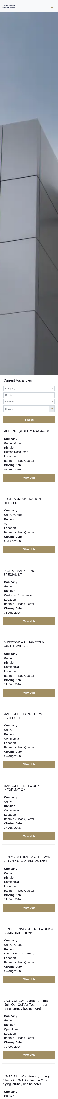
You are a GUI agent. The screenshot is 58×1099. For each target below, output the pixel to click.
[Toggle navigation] (52, 6)
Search (29, 419)
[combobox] (29, 388)
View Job (29, 477)
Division (9, 447)
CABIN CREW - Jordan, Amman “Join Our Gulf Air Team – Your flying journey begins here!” (26, 1004)
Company (10, 438)
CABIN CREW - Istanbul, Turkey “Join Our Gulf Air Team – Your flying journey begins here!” (26, 1080)
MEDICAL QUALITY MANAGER (26, 431)
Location (10, 456)
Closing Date (13, 465)
